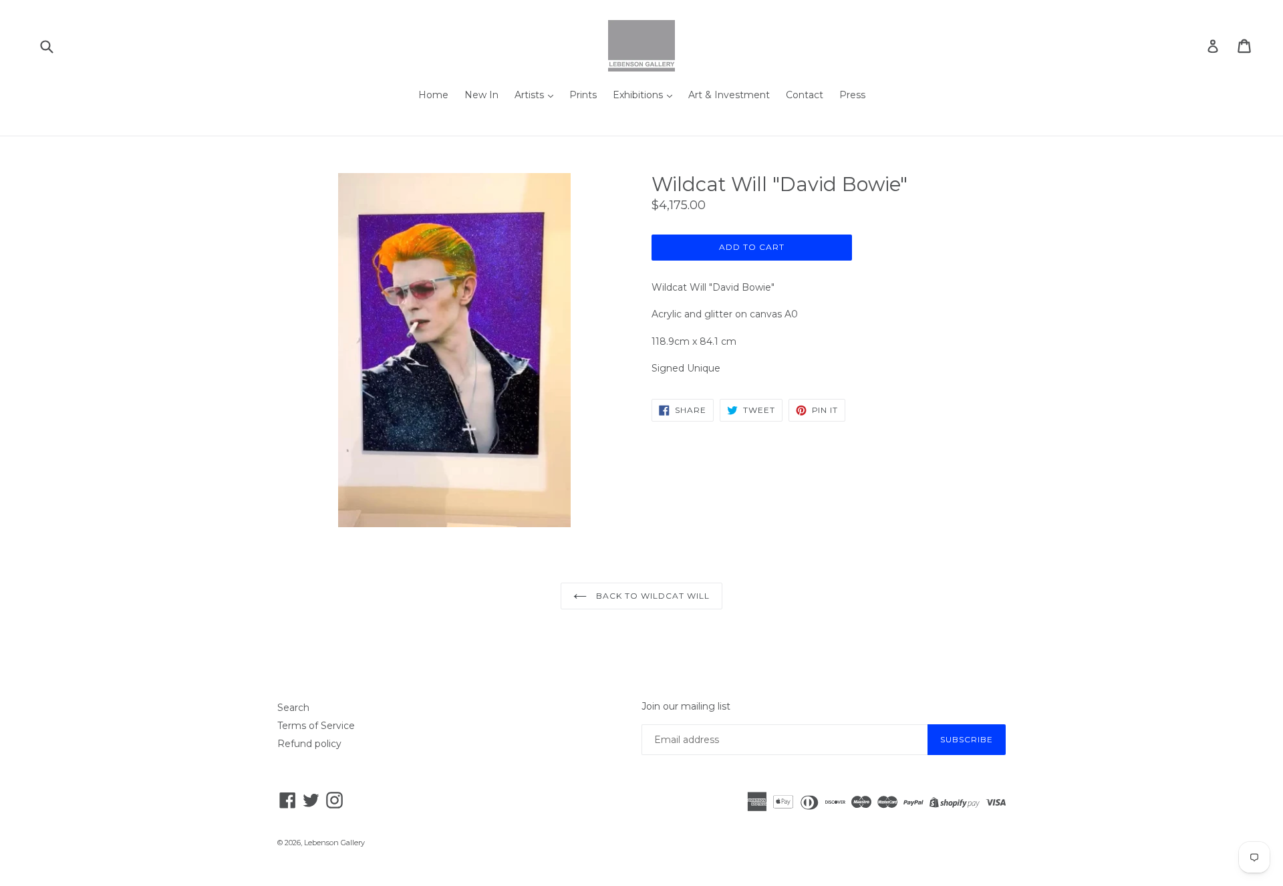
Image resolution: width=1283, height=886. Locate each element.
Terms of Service (316, 726)
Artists (531, 95)
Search (293, 708)
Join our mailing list (686, 706)
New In (481, 95)
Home (433, 95)
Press (852, 95)
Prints (583, 95)
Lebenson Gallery (334, 842)
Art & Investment (729, 95)
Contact (804, 95)
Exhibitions (639, 95)
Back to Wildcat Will (651, 596)
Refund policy (309, 744)
